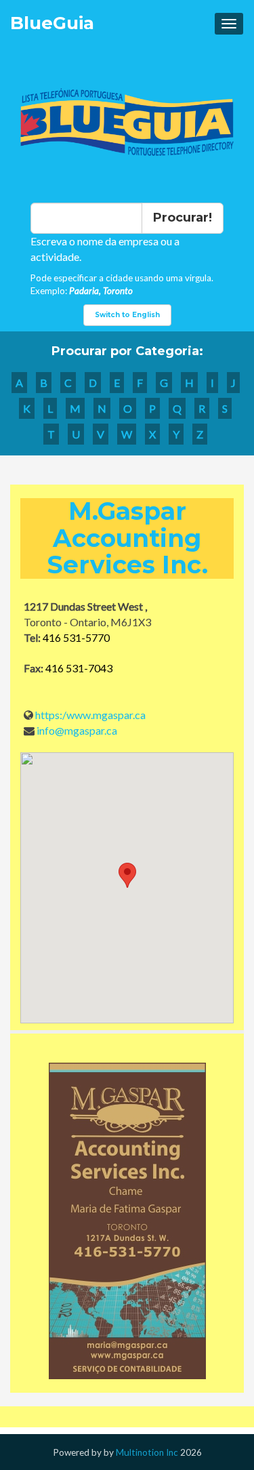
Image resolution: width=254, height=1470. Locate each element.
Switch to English (127, 314)
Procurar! (182, 217)
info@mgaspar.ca (77, 730)
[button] (127, 875)
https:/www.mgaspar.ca (90, 714)
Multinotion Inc (147, 1452)
